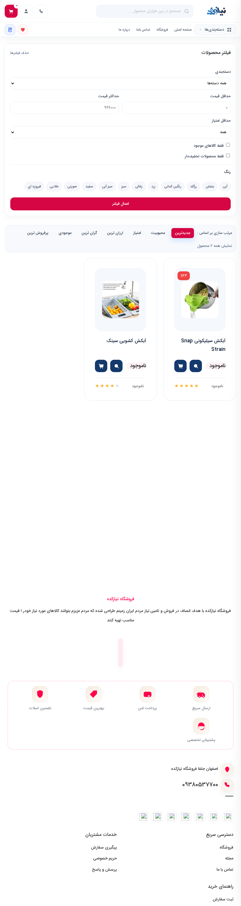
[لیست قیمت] (10, 29)
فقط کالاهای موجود (209, 146)
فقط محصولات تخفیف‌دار (205, 156)
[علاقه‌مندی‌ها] (23, 29)
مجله (229, 858)
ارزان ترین (115, 233)
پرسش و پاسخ (104, 869)
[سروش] (157, 816)
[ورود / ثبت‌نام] (26, 11)
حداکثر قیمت (108, 96)
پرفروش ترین (37, 233)
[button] (196, 366)
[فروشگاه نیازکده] (216, 11)
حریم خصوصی (105, 858)
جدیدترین (182, 233)
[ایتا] (185, 816)
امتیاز (137, 233)
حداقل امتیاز (221, 121)
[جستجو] (187, 11)
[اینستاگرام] (227, 816)
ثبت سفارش (223, 899)
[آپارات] (143, 816)
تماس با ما (225, 869)
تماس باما (143, 30)
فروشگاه (162, 30)
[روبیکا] (171, 816)
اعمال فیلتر (120, 204)
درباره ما (124, 30)
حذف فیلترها (19, 53)
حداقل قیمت (220, 96)
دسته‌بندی (223, 72)
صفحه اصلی (183, 30)
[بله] (199, 816)
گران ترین (89, 233)
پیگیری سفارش (104, 847)
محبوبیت (158, 233)
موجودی (64, 233)
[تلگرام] (213, 816)
